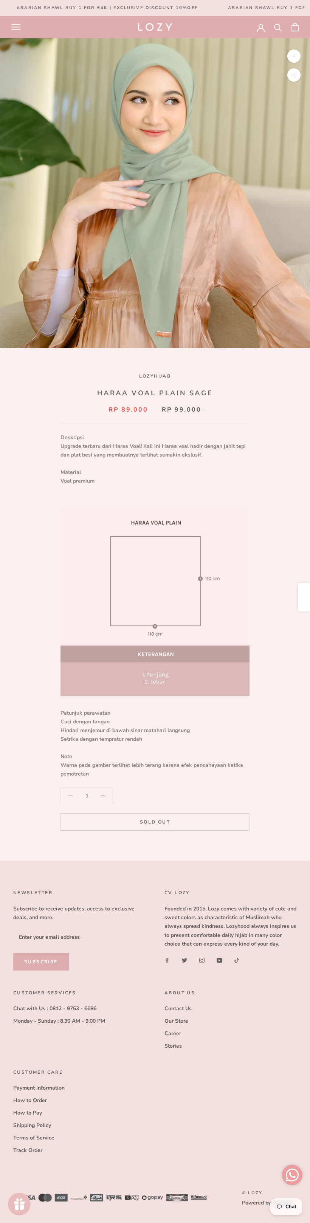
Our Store (176, 1021)
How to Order (30, 1100)
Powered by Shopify (266, 1202)
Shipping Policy (32, 1125)
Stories (173, 1046)
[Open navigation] (15, 27)
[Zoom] (294, 56)
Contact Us (178, 1008)
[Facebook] (167, 960)
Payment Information (39, 1087)
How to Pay (27, 1112)
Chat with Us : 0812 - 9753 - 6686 (54, 1008)
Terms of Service (33, 1137)
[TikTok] (236, 960)
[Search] (278, 27)
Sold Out (155, 822)
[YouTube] (219, 960)
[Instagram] (202, 960)
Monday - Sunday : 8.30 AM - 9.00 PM (59, 1021)
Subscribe (41, 962)
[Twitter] (184, 960)
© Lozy (252, 1193)
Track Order (27, 1150)
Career (172, 1033)
